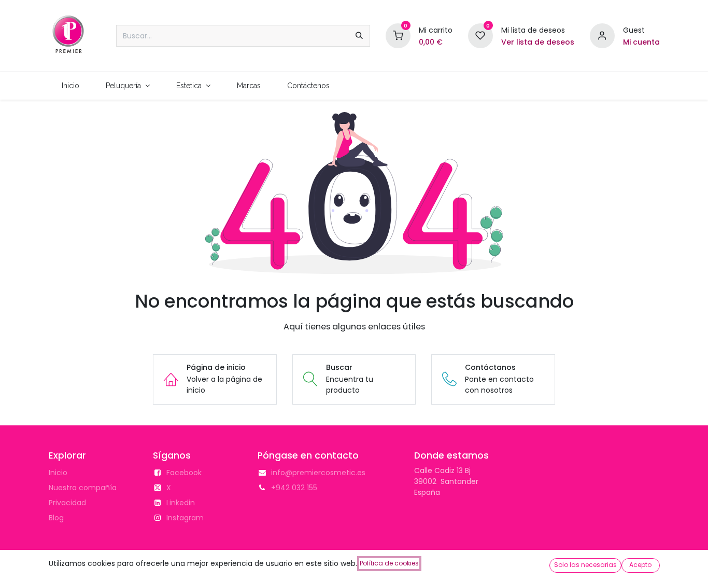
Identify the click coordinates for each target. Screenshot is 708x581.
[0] (398, 35)
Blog (56, 518)
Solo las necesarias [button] (585, 564)
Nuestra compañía (83, 487)
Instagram (185, 518)
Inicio (58, 472)
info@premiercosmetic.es (318, 472)
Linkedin (180, 502)
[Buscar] (359, 35)
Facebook (184, 472)
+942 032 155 (294, 487)
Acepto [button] (640, 564)
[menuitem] (71, 86)
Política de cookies (389, 563)
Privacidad (67, 502)
